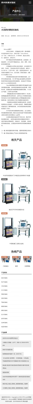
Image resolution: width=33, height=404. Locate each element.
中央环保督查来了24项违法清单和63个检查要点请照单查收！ (16, 175)
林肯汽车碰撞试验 (7, 349)
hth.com (7, 36)
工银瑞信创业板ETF (5, 266)
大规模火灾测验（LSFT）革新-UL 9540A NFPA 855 (16, 344)
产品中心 (14, 14)
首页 (9, 14)
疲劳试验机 (4, 318)
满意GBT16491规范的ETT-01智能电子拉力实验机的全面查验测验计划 (16, 266)
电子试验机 (4, 257)
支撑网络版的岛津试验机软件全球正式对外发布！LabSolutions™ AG (27, 266)
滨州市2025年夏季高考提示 (10, 338)
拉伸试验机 (4, 322)
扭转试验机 (4, 298)
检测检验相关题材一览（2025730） (12, 354)
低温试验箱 (4, 326)
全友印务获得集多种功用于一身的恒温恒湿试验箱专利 (16, 378)
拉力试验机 (4, 314)
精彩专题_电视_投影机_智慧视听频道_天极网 (15, 383)
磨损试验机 (4, 306)
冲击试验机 (4, 286)
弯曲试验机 (4, 302)
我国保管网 (6, 372)
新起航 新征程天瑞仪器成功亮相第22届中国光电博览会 (16, 367)
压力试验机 (4, 290)
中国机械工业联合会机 (17, 243)
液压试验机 (4, 278)
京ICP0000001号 (17, 401)
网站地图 (25, 401)
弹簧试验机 (4, 294)
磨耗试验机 (22, 14)
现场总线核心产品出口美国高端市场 (16, 133)
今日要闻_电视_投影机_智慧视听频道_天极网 (15, 388)
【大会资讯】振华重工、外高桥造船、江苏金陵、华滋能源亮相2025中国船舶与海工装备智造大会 (16, 359)
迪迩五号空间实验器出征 (16, 209)
